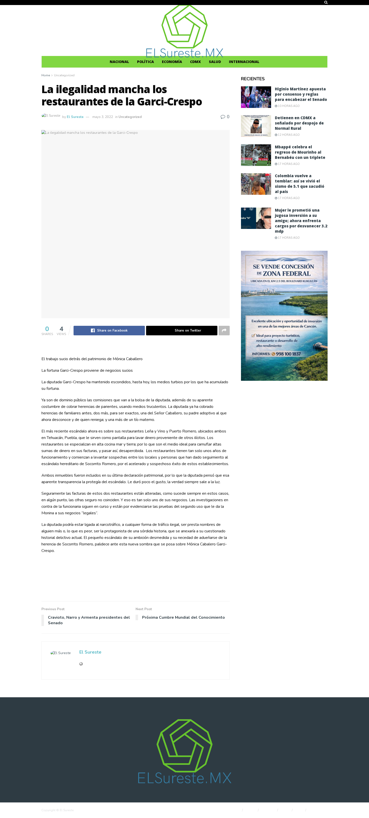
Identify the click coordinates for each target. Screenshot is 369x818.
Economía (172, 61)
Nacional (119, 61)
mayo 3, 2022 (102, 117)
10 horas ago (288, 106)
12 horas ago (288, 135)
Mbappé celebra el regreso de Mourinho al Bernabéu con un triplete (300, 152)
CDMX (195, 61)
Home (45, 75)
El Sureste (75, 117)
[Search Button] (326, 2)
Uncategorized (64, 75)
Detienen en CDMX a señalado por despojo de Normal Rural (299, 123)
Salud (215, 61)
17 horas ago (288, 164)
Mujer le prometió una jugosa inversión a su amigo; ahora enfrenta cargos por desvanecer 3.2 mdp (301, 221)
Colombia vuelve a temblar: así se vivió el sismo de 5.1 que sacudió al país (299, 183)
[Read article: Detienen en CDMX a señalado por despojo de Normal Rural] (256, 126)
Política (145, 61)
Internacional (244, 61)
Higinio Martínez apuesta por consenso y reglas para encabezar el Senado (301, 94)
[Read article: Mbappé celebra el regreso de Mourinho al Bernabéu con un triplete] (256, 155)
